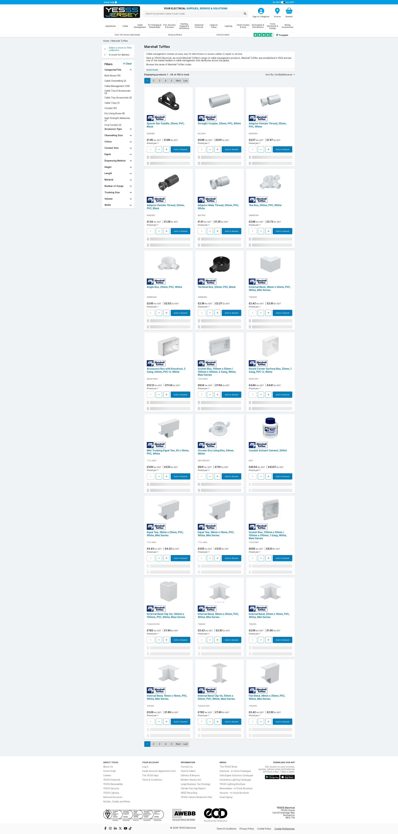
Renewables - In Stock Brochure (236, 788)
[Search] (245, 14)
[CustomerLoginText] (261, 10)
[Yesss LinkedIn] (115, 828)
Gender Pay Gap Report (193, 788)
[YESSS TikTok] (130, 828)
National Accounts (112, 797)
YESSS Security (111, 788)
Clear (128, 63)
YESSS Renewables (113, 784)
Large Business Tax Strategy (195, 784)
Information (188, 762)
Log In (145, 766)
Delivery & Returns (190, 775)
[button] (118, 70)
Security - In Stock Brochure (234, 793)
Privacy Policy (247, 828)
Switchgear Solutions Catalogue (236, 775)
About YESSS (110, 762)
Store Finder (109, 771)
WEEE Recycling (189, 793)
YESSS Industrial (111, 780)
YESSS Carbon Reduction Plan (196, 797)
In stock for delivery (119, 54)
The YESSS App (150, 775)
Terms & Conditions (152, 780)
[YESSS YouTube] (125, 828)
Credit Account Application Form (159, 771)
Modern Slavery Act (191, 780)
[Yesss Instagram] (110, 828)
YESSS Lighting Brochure (232, 784)
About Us (108, 766)
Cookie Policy (264, 828)
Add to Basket (180, 149)
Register (265, 16)
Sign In (255, 16)
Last (185, 80)
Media (223, 762)
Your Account (150, 762)
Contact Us (187, 766)
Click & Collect (188, 771)
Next (178, 80)
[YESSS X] (120, 828)
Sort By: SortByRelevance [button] (279, 74)
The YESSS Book (228, 766)
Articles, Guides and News (116, 801)
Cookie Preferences (284, 828)
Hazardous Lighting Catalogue (235, 780)
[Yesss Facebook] (105, 828)
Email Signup (226, 797)
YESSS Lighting (111, 793)
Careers (107, 775)
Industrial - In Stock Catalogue (235, 771)
